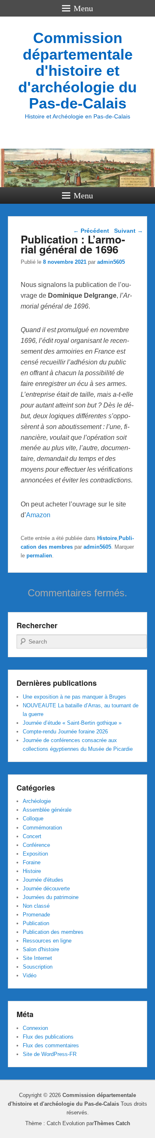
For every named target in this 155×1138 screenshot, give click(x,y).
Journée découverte (46, 888)
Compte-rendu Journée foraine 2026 (65, 731)
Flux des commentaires (51, 1045)
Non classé (36, 906)
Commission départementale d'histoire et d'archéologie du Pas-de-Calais (77, 70)
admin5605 (111, 262)
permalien (39, 555)
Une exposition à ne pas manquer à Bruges (74, 697)
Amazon (38, 514)
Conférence (36, 845)
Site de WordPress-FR (49, 1054)
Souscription (37, 967)
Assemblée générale (47, 810)
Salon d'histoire (41, 949)
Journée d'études (43, 880)
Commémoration (42, 828)
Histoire (107, 538)
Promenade (36, 914)
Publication (36, 923)
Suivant (128, 230)
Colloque (33, 818)
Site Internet (37, 958)
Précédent (91, 230)
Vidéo (29, 975)
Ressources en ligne (47, 941)
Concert (32, 836)
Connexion (35, 1028)
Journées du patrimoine (51, 897)
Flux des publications (48, 1037)
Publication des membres (53, 932)
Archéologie (37, 801)
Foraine (32, 862)
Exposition (35, 854)
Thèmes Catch (112, 1123)
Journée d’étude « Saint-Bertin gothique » (72, 723)
